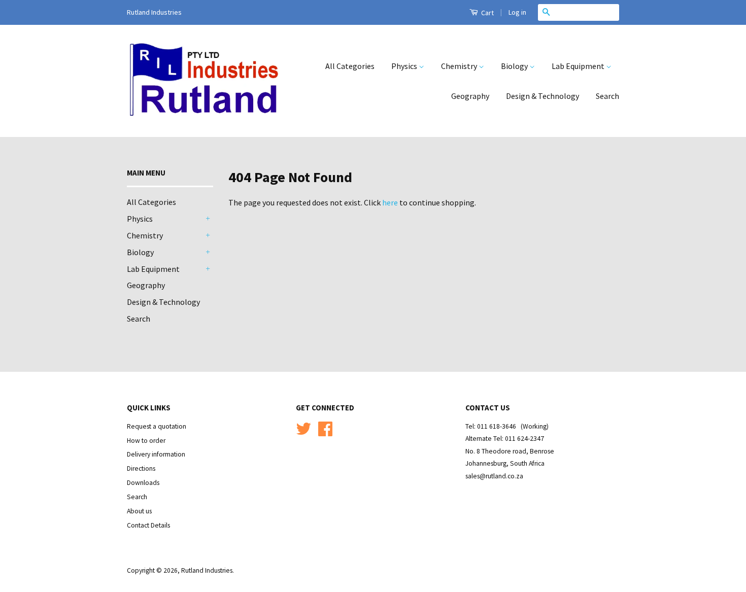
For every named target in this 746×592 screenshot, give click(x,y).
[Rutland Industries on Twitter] (303, 432)
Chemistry (460, 66)
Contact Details (148, 525)
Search (607, 96)
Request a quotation (156, 426)
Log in (517, 12)
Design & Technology (542, 96)
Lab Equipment (579, 66)
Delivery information (156, 454)
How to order (146, 440)
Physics (405, 66)
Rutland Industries (206, 570)
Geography (470, 96)
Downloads (143, 482)
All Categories (350, 66)
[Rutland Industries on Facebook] (325, 432)
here (390, 202)
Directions (141, 468)
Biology (515, 66)
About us (139, 511)
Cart (487, 12)
